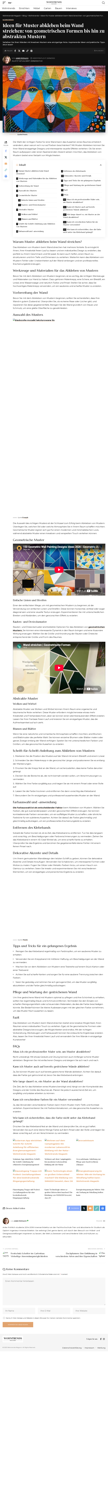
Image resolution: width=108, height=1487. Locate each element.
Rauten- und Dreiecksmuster (34, 205)
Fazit (66, 190)
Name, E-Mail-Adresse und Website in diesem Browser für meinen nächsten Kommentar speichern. (43, 1454)
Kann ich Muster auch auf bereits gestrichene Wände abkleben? (79, 208)
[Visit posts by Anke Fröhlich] (7, 60)
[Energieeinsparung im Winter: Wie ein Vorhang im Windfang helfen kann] (90, 1313)
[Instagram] (103, 1474)
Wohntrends (8, 20)
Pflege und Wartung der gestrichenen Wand (82, 185)
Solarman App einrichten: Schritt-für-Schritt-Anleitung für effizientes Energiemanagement (27, 1297)
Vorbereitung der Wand (29, 186)
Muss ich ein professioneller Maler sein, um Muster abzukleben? (81, 200)
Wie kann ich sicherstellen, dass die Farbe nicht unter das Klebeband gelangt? (82, 230)
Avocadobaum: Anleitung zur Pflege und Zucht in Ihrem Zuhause (88, 1297)
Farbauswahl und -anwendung (31, 231)
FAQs (66, 195)
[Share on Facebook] (15, 51)
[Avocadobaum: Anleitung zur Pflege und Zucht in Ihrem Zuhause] (90, 1283)
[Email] (23, 51)
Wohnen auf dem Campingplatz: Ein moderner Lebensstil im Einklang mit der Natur (58, 1297)
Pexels (25, 1075)
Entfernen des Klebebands (75, 171)
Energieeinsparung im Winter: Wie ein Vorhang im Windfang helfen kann (90, 1328)
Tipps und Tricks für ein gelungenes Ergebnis (82, 180)
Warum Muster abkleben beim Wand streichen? (32, 172)
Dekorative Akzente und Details (77, 176)
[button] (5, 2)
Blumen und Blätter (30, 219)
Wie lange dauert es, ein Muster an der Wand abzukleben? (81, 215)
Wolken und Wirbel (29, 214)
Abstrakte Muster (26, 209)
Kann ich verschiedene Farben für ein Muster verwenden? (80, 223)
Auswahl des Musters (28, 190)
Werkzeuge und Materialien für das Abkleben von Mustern (36, 179)
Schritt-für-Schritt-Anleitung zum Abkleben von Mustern (35, 225)
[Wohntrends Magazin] (54, 3)
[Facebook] (101, 1474)
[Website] (104, 1357)
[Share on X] (19, 51)
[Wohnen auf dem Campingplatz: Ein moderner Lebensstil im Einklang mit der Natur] (59, 1283)
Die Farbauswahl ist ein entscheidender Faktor (38, 807)
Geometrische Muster (28, 195)
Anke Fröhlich (22, 58)
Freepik (25, 517)
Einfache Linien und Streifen (32, 200)
